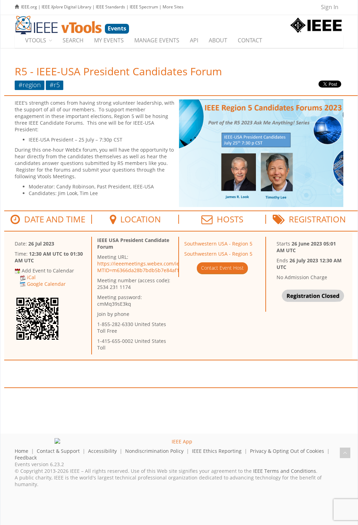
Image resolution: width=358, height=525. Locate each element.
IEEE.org (29, 7)
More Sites (173, 7)
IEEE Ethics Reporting (217, 451)
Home (21, 451)
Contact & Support (58, 451)
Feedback (26, 457)
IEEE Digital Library (66, 7)
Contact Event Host (222, 267)
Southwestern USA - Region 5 (218, 243)
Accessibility (102, 451)
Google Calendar (46, 284)
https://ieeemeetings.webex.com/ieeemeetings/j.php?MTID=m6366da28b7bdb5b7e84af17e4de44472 (160, 267)
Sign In (329, 7)
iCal (31, 277)
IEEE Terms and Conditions (284, 471)
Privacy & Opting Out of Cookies (287, 451)
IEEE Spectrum (144, 7)
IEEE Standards (110, 7)
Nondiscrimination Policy (154, 451)
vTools (35, 40)
